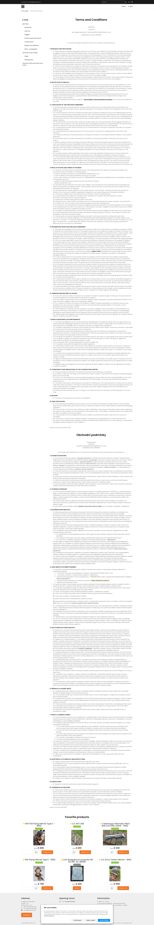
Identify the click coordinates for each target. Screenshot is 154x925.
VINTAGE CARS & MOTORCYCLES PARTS (32, 64)
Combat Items (29, 42)
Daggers (27, 35)
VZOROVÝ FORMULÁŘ (85, 648)
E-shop (130, 6)
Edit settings (77, 920)
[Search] (125, 2)
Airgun (26, 56)
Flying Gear (28, 27)
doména (118, 923)
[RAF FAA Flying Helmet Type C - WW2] (39, 838)
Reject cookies (91, 920)
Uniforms (27, 31)
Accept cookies (104, 920)
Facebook (26, 915)
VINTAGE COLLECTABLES (30, 53)
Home (123, 6)
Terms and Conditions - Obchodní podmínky (112, 903)
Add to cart (48, 852)
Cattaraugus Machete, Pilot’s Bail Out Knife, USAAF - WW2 (116, 824)
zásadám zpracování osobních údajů (90, 506)
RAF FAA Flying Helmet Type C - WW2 (40, 824)
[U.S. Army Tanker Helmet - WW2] (114, 872)
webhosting (125, 923)
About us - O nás (104, 901)
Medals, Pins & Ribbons (31, 45)
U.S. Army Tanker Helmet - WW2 (116, 859)
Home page (24, 11)
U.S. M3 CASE (78, 823)
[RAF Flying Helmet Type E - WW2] (39, 872)
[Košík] (132, 2)
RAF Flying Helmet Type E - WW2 (40, 859)
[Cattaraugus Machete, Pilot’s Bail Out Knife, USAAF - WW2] (114, 838)
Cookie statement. (49, 916)
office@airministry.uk (34, 2)
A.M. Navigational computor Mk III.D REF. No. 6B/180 (78, 860)
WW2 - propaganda (30, 49)
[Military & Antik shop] (22, 6)
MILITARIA (25, 24)
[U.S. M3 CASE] (76, 836)
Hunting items (28, 60)
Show (77, 888)
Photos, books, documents (32, 38)
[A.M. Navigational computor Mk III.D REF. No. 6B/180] (76, 873)
